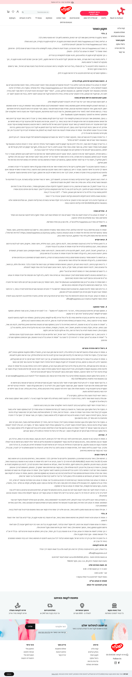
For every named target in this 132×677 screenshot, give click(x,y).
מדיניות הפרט (120, 48)
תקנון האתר (120, 40)
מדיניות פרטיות (93, 661)
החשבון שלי (30, 648)
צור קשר (122, 52)
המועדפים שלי (29, 655)
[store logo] (66, 10)
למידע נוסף (55, 674)
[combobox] (35, 12)
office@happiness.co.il (98, 553)
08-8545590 (110, 654)
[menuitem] (116, 19)
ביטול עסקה (120, 44)
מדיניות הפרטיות (44, 632)
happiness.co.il (88, 41)
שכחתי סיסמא (29, 652)
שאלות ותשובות (119, 32)
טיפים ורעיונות (61, 652)
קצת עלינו (121, 28)
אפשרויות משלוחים (118, 36)
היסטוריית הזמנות (27, 658)
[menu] (66, 21)
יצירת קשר (62, 655)
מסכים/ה (9, 674)
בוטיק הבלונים (93, 652)
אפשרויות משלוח (92, 664)
